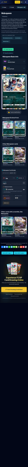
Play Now (17, 2)
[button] (22, 2)
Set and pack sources (8, 38)
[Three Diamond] (6, 203)
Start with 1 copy (7, 253)
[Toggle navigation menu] (25, 2)
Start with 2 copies (19, 253)
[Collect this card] (8, 49)
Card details (18, 38)
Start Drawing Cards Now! (15, 289)
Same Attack (6, 41)
